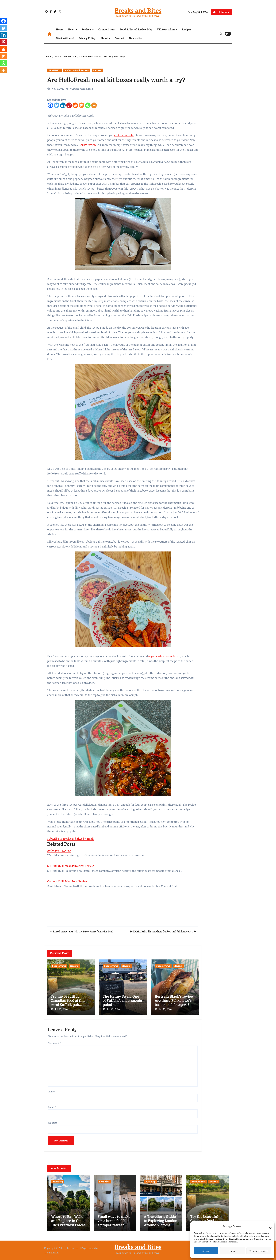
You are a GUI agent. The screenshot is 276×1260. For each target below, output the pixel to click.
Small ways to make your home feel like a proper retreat (114, 1220)
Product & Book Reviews (77, 70)
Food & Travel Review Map (136, 29)
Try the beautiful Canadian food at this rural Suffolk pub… (68, 1000)
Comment (54, 1043)
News (71, 29)
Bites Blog (58, 1181)
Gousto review (87, 145)
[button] (268, 1226)
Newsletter (135, 38)
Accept (206, 1251)
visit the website (124, 135)
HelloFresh (87, 88)
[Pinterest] (69, 105)
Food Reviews (59, 965)
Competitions (106, 29)
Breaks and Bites (138, 10)
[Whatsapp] (88, 105)
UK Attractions (166, 29)
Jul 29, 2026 (61, 1009)
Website (52, 1122)
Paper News (88, 1248)
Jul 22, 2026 (113, 1009)
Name (52, 1091)
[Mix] (81, 105)
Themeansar (51, 1252)
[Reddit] (75, 105)
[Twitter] (56, 105)
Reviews (87, 29)
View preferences (258, 1251)
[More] (94, 105)
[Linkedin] (63, 105)
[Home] (49, 34)
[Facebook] (50, 105)
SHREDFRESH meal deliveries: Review (70, 866)
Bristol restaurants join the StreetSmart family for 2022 (82, 931)
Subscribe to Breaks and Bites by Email (70, 838)
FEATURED (54, 70)
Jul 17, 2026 (165, 1009)
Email (52, 1107)
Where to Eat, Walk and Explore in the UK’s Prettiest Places (68, 1220)
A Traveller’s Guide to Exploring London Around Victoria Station (160, 1222)
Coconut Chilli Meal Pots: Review (67, 881)
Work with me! (65, 38)
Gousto (75, 88)
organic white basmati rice (164, 656)
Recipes (186, 29)
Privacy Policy (87, 38)
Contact (119, 38)
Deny (232, 1251)
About (104, 38)
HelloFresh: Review (59, 850)
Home (59, 29)
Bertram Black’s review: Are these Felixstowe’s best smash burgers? (175, 1000)
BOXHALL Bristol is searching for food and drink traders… (161, 931)
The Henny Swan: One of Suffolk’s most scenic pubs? (122, 1000)
